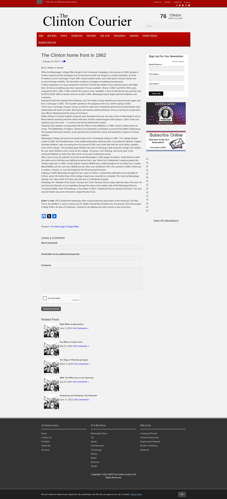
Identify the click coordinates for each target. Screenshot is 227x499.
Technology (96, 450)
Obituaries (91, 35)
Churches (134, 35)
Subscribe (177, 2)
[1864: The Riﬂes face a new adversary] (51, 384)
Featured (144, 450)
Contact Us (157, 2)
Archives (187, 2)
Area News (51, 35)
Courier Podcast (150, 35)
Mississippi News (99, 433)
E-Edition (167, 2)
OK (182, 494)
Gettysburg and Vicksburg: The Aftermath (78, 395)
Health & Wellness (149, 446)
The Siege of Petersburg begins (74, 360)
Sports (64, 35)
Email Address (156, 64)
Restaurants (120, 35)
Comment (46, 265)
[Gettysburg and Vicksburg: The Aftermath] (51, 401)
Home (41, 35)
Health (94, 466)
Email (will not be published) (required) (60, 254)
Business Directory (47, 42)
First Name (154, 74)
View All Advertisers (166, 220)
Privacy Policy (136, 494)
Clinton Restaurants (149, 437)
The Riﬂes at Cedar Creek (71, 342)
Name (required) (49, 243)
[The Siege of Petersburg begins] (51, 366)
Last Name (154, 84)
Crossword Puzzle (148, 433)
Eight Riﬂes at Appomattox (72, 324)
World (93, 458)
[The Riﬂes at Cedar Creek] (51, 348)
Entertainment (97, 446)
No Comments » (80, 328)
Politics (94, 454)
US (92, 437)
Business (95, 462)
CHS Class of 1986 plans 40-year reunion (61, 2)
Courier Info (76, 35)
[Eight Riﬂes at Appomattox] (51, 330)
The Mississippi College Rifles (65, 226)
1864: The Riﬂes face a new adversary (77, 378)
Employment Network (150, 441)
